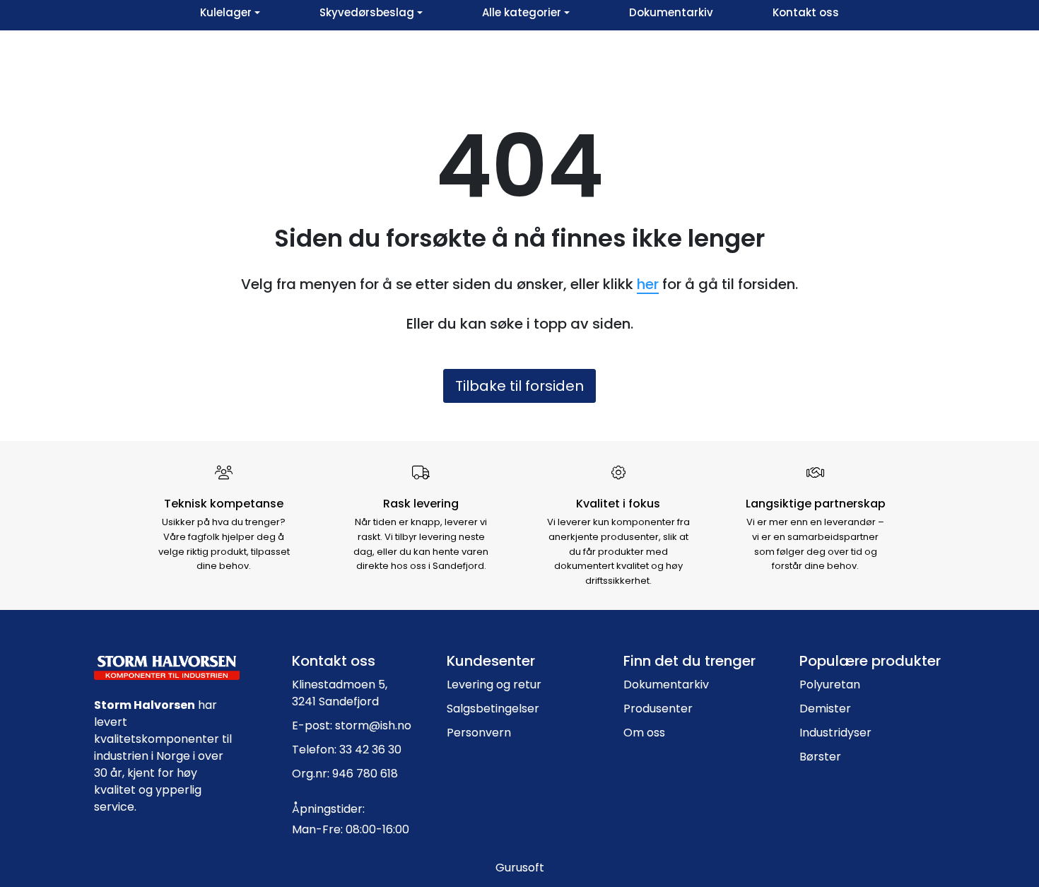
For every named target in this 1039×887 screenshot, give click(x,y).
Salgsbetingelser (493, 708)
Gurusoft (519, 867)
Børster (820, 756)
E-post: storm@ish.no (351, 725)
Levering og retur (494, 684)
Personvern (479, 732)
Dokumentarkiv (666, 684)
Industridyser (835, 732)
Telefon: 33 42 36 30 (346, 749)
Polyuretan (829, 684)
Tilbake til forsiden (519, 386)
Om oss (644, 732)
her (648, 284)
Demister (825, 708)
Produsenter (658, 708)
